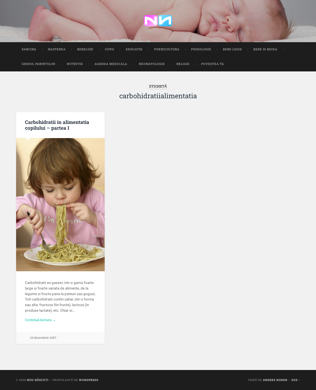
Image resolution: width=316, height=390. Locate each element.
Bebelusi (85, 49)
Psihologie (201, 49)
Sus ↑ (295, 380)
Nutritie (75, 64)
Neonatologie (152, 64)
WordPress (88, 380)
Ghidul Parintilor (38, 64)
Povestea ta (212, 64)
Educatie (134, 49)
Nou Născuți (37, 380)
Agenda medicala (111, 64)
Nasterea (57, 49)
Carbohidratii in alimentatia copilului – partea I (57, 125)
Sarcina (29, 49)
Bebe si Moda (265, 49)
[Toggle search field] (293, 64)
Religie (183, 64)
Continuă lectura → (40, 320)
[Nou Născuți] (158, 21)
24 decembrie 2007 (43, 338)
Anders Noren (275, 380)
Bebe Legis (232, 49)
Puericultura (166, 49)
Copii (109, 49)
